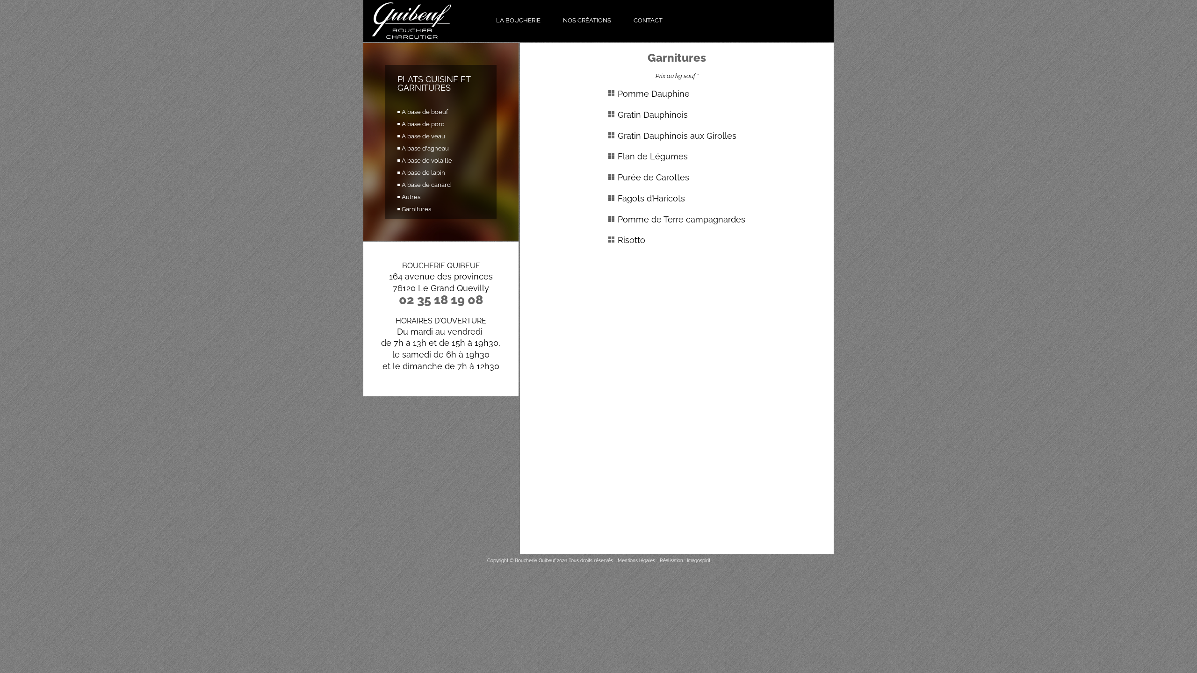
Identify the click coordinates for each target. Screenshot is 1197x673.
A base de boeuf (425, 111)
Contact (648, 20)
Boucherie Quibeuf (535, 560)
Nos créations (587, 20)
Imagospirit (698, 560)
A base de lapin (423, 172)
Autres (411, 196)
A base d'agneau (425, 148)
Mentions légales (636, 560)
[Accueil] (424, 20)
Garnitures (416, 209)
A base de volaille (427, 160)
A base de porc (423, 124)
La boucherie (518, 20)
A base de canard (426, 184)
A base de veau (423, 136)
